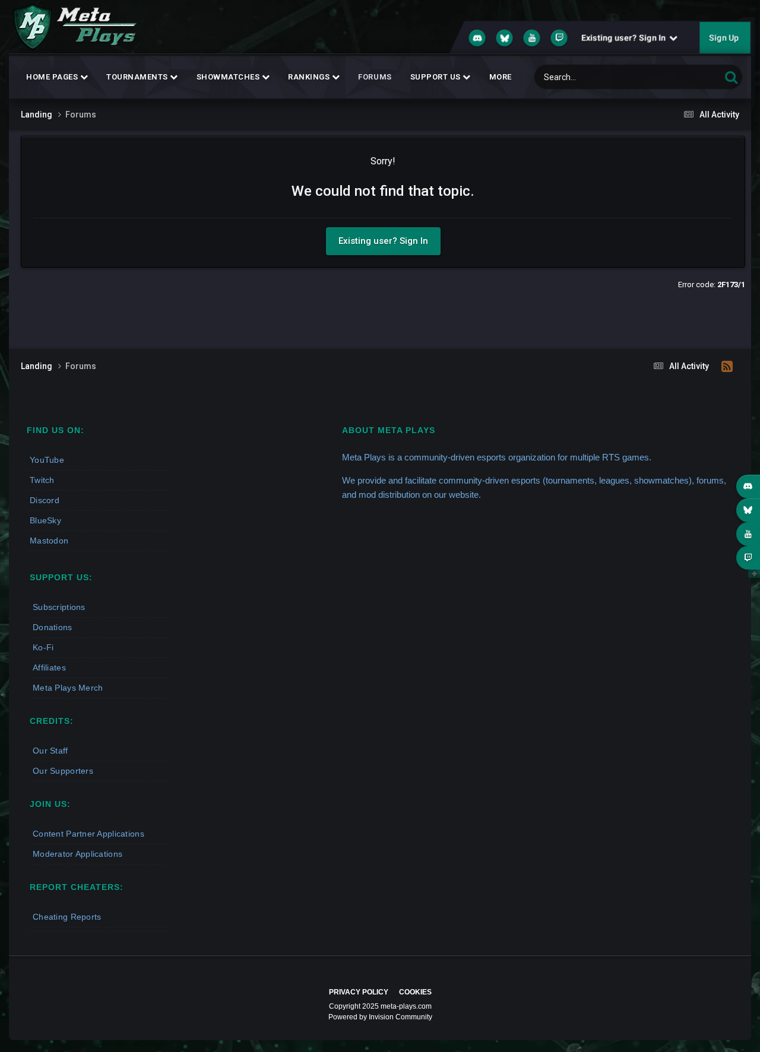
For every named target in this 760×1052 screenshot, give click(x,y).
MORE (500, 76)
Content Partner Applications (88, 833)
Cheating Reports (67, 916)
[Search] (731, 77)
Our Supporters (63, 771)
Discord (44, 500)
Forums (375, 76)
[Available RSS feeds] (727, 366)
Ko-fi (43, 647)
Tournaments (138, 76)
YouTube (47, 460)
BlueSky (45, 520)
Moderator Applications (77, 854)
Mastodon (49, 540)
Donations (52, 627)
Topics (693, 77)
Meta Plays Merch (68, 687)
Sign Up (724, 38)
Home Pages (53, 76)
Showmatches (229, 76)
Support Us (436, 76)
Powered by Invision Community (380, 1017)
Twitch (42, 480)
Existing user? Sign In (625, 38)
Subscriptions (59, 607)
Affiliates (49, 667)
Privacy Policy (358, 992)
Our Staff (50, 750)
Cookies (415, 992)
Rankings (310, 76)
